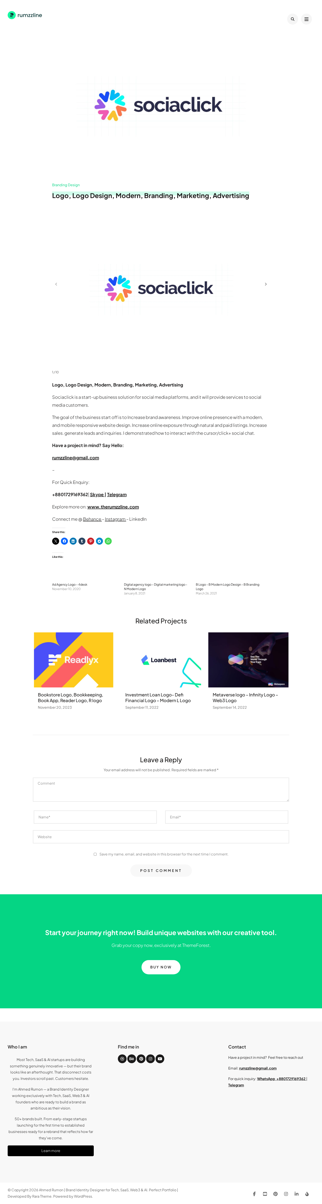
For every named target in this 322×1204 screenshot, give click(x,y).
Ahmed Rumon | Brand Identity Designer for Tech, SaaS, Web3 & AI (93, 1190)
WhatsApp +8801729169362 (281, 1078)
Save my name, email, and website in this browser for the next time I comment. (163, 854)
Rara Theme (41, 1196)
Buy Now (161, 967)
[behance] (131, 1058)
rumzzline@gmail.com (258, 1068)
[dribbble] (122, 1058)
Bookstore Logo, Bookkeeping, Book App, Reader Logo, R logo (70, 697)
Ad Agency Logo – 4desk (69, 584)
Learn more (50, 1150)
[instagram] (150, 1058)
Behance (92, 519)
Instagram (115, 519)
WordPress (83, 1196)
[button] (266, 284)
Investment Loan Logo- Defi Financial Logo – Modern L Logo (158, 697)
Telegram (236, 1085)
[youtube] (160, 1058)
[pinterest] (141, 1058)
